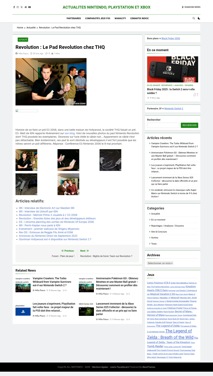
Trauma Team (189, 354)
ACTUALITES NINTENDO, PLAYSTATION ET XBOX (106, 7)
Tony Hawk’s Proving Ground (168, 350)
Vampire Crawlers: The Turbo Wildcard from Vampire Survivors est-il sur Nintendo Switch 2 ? (52, 282)
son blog (70, 133)
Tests (154, 243)
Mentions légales (100, 367)
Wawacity (120, 18)
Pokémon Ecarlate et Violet (157, 308)
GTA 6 (167, 283)
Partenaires (74, 18)
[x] (22, 7)
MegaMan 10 (165, 298)
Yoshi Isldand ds (175, 357)
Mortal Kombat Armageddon (177, 301)
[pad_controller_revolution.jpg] (35, 160)
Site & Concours (159, 231)
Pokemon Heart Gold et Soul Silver (179, 305)
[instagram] (18, 7)
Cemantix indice (139, 18)
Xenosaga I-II (162, 357)
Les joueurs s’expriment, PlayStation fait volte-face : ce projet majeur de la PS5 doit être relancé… (54, 307)
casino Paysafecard (119, 367)
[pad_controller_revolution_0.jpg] (77, 160)
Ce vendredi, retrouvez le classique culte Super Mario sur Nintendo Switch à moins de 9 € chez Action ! (174, 193)
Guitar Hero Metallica (179, 283)
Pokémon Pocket (175, 308)
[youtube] (29, 7)
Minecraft (175, 297)
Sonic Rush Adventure (158, 319)
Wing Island (151, 357)
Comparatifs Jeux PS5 (97, 18)
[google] (25, 7)
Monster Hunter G (159, 301)
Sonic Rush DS (173, 319)
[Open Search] (194, 18)
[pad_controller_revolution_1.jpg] (119, 160)
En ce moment (153, 85)
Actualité (23, 39)
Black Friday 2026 (171, 38)
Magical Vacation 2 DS (162, 294)
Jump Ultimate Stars (177, 287)
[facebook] (14, 7)
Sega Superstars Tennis (173, 315)
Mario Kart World (181, 294)
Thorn (193, 343)
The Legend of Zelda (168, 325)
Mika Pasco (23, 53)
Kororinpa (171, 291)
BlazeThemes (148, 367)
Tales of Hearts (178, 322)
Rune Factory (168, 312)
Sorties (154, 237)
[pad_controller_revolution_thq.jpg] (77, 184)
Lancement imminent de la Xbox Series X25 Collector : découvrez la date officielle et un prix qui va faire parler (174, 180)
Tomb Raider (155, 346)
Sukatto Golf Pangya (163, 322)
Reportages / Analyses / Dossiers (177, 85)
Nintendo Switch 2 (173, 108)
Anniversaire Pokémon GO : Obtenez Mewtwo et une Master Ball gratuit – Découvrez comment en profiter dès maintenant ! (174, 155)
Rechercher (154, 119)
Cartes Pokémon (155, 283)
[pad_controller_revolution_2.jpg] (35, 184)
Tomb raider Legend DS (172, 347)
